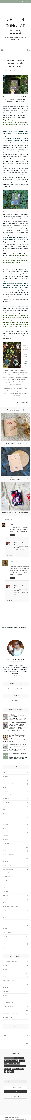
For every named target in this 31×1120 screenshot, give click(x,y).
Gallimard (5, 824)
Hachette (5, 835)
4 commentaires (22, 70)
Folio (4, 820)
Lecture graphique (8, 884)
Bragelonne (6, 791)
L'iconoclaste (7, 865)
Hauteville (6, 843)
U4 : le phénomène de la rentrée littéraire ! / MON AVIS (17, 736)
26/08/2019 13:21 (23, 589)
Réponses (10, 539)
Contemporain (7, 972)
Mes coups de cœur (15, 702)
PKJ (3, 917)
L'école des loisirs (8, 869)
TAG (5, 1071)
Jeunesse (5, 999)
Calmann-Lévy (7, 794)
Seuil (4, 943)
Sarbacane (5, 936)
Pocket (5, 925)
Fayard (4, 813)
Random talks (7, 1068)
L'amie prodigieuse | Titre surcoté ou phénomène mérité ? (17, 746)
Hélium (4, 850)
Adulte (4, 1035)
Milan (4, 902)
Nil (3, 914)
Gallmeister (6, 828)
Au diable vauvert (8, 783)
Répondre (13, 535)
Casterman (6, 802)
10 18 (4, 772)
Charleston (6, 806)
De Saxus (5, 809)
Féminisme (5, 987)
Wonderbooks (15, 561)
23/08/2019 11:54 (24, 563)
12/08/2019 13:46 (23, 546)
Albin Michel (6, 780)
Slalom (5, 947)
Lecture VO (6, 880)
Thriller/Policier (7, 1017)
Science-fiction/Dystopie (10, 1013)
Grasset (5, 832)
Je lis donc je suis (15, 25)
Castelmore (6, 798)
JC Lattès (5, 861)
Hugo (4, 847)
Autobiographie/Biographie (10, 961)
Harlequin (5, 839)
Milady (4, 899)
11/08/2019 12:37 (25, 524)
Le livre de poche (8, 876)
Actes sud (5, 776)
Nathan (5, 910)
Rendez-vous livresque (18, 1068)
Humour (5, 995)
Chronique (7, 1060)
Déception (21, 1060)
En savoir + (15, 675)
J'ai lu (4, 858)
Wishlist (12, 1071)
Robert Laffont (7, 932)
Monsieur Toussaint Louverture (12, 906)
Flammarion (6, 817)
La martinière (6, 873)
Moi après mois (7, 1066)
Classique (5, 969)
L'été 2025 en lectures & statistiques (17, 715)
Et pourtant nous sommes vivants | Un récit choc (15, 513)
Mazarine (5, 891)
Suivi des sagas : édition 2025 (17, 754)
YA (3, 1043)
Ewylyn (13, 524)
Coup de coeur (14, 1060)
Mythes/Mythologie (8, 1006)
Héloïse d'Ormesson (8, 854)
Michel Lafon (6, 895)
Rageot (5, 928)
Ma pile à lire (16, 700)
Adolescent (6, 1031)
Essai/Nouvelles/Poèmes (9, 980)
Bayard (4, 787)
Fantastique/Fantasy (9, 984)
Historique (6, 991)
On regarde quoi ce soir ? (19, 1066)
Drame (4, 976)
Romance (5, 1010)
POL (4, 921)
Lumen (4, 887)
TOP (8, 1071)
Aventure (5, 965)
